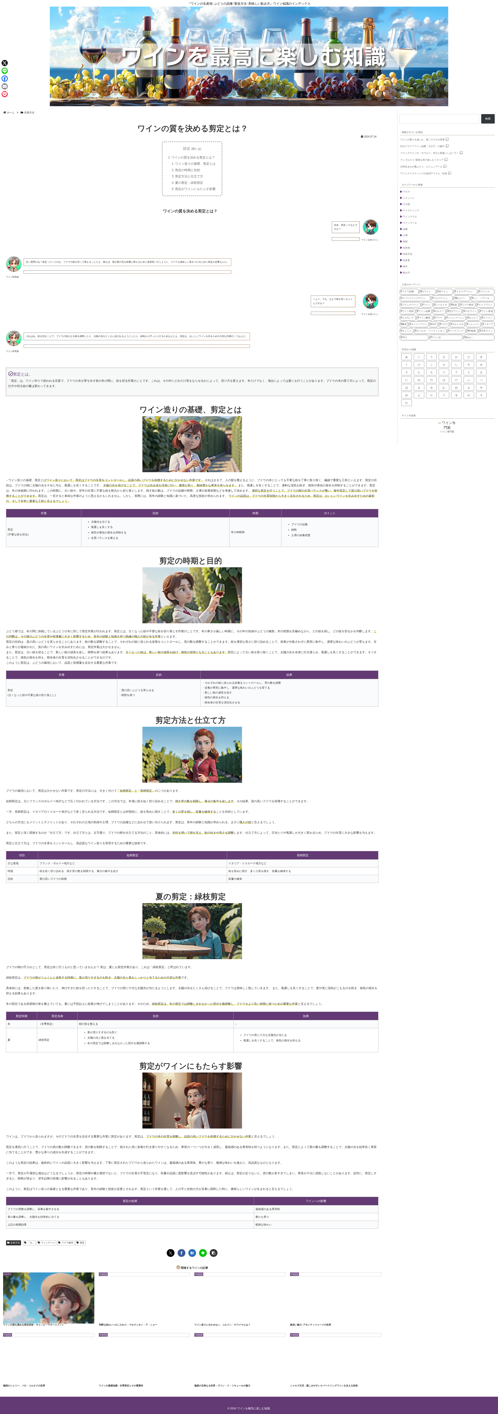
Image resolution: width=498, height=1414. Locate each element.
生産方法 (15, 1242)
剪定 (82, 1242)
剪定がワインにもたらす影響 (195, 189)
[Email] (5, 86)
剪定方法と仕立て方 (189, 176)
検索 (488, 118)
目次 (186, 149)
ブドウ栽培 (67, 1242)
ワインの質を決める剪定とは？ (193, 157)
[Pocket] (5, 94)
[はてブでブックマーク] (192, 1253)
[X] (5, 63)
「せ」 (30, 1242)
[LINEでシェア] (203, 1253)
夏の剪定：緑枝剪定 (189, 182)
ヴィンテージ (48, 1242)
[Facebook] (5, 78)
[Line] (5, 71)
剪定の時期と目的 (187, 170)
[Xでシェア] (170, 1253)
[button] (213, 1253)
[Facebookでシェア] (181, 1253)
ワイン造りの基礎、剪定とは (195, 163)
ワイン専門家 (447, 431)
